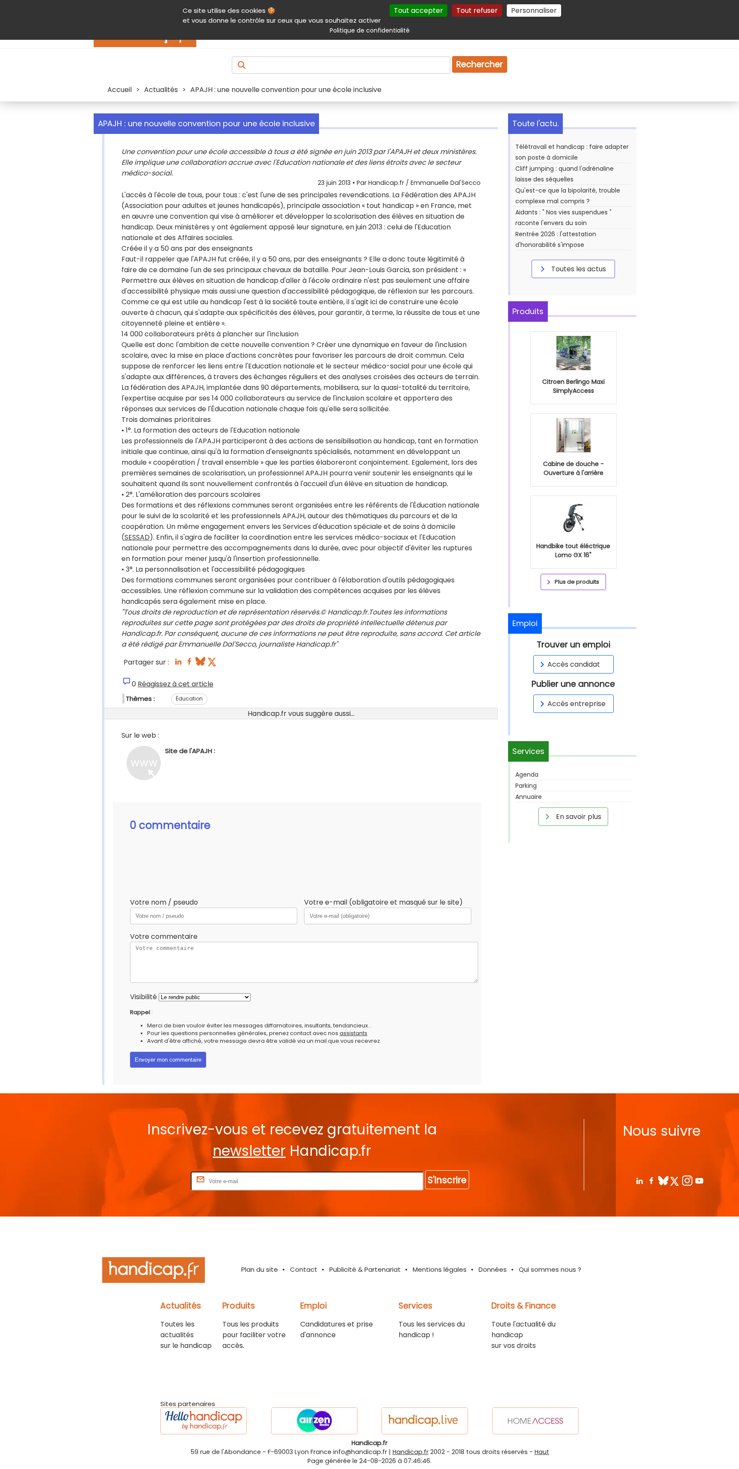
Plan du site (259, 1269)
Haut (542, 1452)
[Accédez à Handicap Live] (424, 1420)
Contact (303, 1269)
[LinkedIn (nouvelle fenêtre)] (178, 664)
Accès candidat (573, 664)
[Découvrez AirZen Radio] (314, 1420)
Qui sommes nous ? (550, 1269)
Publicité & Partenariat (365, 1269)
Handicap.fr (411, 1452)
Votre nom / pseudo (164, 902)
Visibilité (143, 997)
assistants (353, 1033)
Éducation (189, 698)
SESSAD (137, 537)
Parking (526, 785)
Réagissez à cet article (175, 684)
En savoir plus (577, 817)
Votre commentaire (164, 936)
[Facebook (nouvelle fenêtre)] (189, 664)
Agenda (526, 774)
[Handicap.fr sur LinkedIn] (639, 1180)
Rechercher (479, 64)
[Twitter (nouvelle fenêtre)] (213, 664)
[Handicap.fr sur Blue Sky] (663, 1180)
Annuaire (528, 796)
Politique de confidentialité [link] (370, 30)
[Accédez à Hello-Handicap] (203, 1420)
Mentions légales (440, 1269)
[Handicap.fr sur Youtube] (699, 1180)
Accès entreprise (576, 704)
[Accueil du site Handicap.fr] (153, 1271)
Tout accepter (418, 10)
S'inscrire (447, 1180)
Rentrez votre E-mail (155, 1181)
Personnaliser (534, 10)
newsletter (249, 1151)
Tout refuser (477, 10)
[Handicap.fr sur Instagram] (687, 1180)
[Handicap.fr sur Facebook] (651, 1180)
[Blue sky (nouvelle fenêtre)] (200, 664)
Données (493, 1269)
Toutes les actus (578, 269)
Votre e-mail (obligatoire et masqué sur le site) (383, 902)
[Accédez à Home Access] (535, 1420)
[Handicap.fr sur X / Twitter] (675, 1180)
